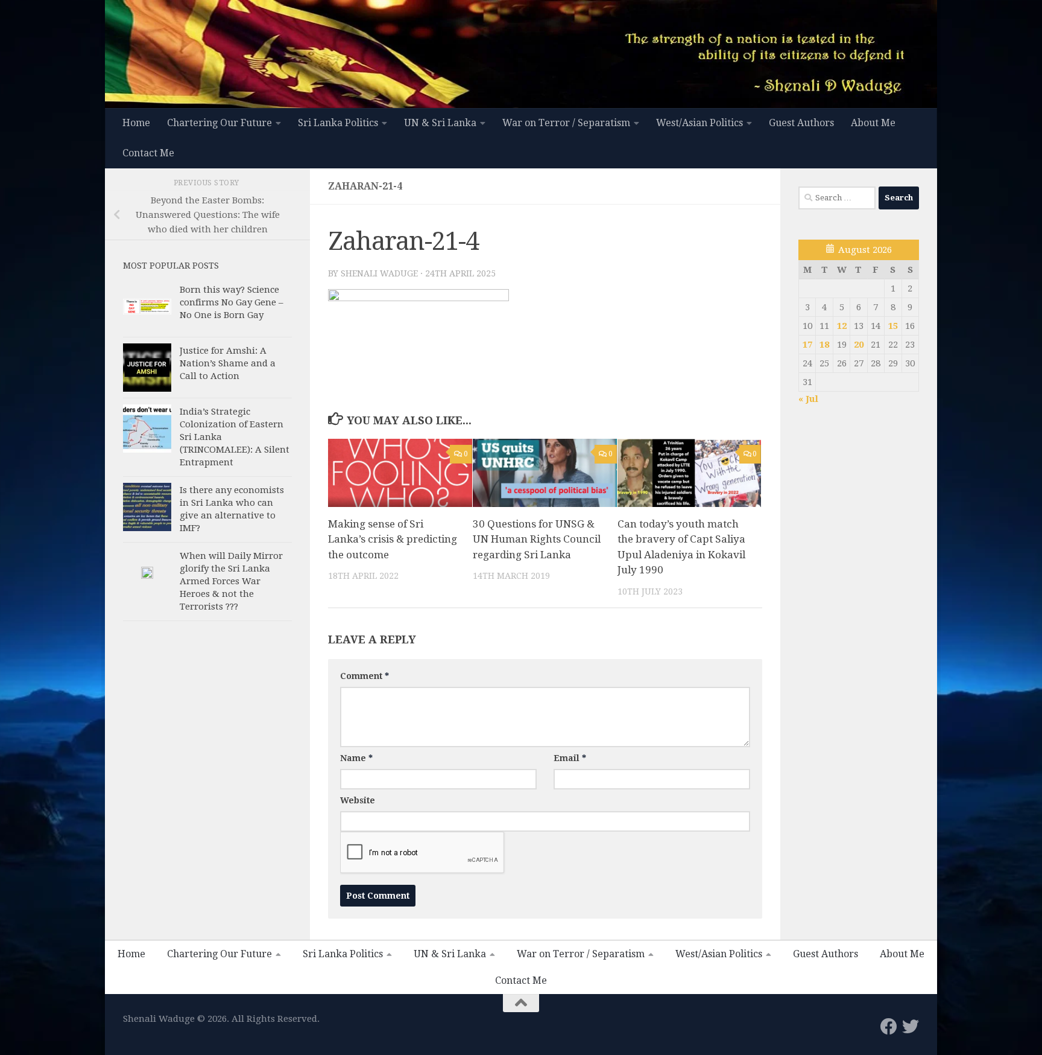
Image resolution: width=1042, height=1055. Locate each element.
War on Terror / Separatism (566, 123)
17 (807, 344)
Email (570, 758)
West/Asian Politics (699, 123)
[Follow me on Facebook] (888, 1026)
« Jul (808, 399)
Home (136, 123)
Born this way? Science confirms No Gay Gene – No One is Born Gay (231, 302)
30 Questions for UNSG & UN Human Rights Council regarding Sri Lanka (537, 539)
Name (356, 758)
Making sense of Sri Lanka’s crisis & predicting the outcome (392, 539)
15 (893, 325)
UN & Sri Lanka (440, 123)
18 (824, 344)
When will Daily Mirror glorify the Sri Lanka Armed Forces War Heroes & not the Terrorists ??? (231, 581)
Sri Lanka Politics (338, 123)
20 (859, 344)
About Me (873, 123)
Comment (364, 676)
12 (842, 325)
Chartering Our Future (219, 123)
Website (357, 800)
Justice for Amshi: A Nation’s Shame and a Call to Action (228, 363)
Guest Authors (801, 123)
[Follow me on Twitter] (910, 1026)
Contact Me (148, 153)
